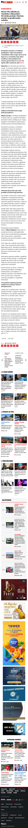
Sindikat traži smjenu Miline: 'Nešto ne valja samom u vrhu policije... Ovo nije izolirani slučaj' (7, 473)
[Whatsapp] (11, 42)
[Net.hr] (3, 800)
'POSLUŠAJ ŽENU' (19, 750)
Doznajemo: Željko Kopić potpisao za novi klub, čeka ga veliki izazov (20, 403)
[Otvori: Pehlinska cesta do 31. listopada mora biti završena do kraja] (7, 417)
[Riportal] (5, 2)
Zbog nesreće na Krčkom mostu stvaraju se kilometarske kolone (20, 554)
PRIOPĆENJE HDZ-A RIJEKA (5, 423)
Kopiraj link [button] (17, 42)
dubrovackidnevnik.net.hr (19, 817)
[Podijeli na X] (5, 42)
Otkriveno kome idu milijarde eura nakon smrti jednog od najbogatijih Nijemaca (7, 489)
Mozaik (17, 791)
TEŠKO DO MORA (5, 772)
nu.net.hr (2, 820)
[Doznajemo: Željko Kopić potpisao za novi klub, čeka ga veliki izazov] (21, 396)
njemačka (4, 338)
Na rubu (3, 793)
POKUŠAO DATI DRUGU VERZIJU (6, 445)
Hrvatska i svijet (5, 456)
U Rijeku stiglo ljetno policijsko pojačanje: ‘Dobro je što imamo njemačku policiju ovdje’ (20, 779)
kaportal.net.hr (4, 817)
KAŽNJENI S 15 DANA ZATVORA (19, 423)
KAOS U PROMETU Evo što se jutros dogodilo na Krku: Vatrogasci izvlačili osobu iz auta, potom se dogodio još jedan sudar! (20, 540)
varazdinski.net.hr (13, 815)
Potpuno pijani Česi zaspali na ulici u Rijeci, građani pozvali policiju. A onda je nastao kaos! (20, 428)
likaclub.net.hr (8, 820)
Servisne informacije (5, 807)
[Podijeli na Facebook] (2, 42)
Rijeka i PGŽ (4, 431)
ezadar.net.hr (10, 817)
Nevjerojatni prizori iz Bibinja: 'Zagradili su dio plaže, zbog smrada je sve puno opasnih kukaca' (7, 404)
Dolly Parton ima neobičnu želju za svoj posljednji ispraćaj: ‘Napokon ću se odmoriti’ (20, 490)
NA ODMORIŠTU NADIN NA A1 (21, 445)
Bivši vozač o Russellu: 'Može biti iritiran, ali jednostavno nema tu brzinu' (20, 473)
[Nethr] (22, 800)
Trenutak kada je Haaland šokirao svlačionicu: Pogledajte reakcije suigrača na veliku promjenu (20, 385)
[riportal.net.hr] (3, 823)
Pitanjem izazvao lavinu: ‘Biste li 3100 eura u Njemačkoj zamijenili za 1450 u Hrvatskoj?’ (20, 755)
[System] (17, 2)
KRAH (6, 357)
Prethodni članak (2, 360)
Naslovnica (4, 789)
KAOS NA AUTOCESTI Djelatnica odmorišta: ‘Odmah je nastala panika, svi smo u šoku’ (20, 450)
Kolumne (9, 793)
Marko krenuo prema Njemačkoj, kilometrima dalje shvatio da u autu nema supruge (7, 756)
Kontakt (2, 809)
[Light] (15, 2)
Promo (15, 793)
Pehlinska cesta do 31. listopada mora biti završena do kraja (6, 427)
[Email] (14, 42)
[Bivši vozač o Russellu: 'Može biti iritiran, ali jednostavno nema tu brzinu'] (21, 466)
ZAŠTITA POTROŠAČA (19, 563)
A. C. (3, 22)
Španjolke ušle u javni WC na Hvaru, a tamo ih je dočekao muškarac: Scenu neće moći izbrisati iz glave (7, 451)
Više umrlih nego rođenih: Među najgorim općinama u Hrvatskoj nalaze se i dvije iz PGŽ (9, 363)
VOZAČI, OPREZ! (18, 551)
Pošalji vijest (20, 807)
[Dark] (20, 2)
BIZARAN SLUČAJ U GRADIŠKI (5, 750)
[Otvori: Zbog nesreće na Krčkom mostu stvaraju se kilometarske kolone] (9, 555)
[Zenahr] (15, 800)
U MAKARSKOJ (18, 355)
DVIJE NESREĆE (18, 534)
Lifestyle (23, 791)
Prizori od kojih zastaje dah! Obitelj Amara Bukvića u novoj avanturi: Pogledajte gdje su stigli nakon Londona (7, 385)
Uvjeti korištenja (13, 807)
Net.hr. (22, 63)
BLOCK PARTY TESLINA (19, 519)
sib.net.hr (20, 815)
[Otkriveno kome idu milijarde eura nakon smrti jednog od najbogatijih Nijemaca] (7, 482)
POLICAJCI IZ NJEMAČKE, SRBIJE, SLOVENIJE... (20, 773)
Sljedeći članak (25, 360)
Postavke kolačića (9, 804)
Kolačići (2, 804)
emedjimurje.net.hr (4, 815)
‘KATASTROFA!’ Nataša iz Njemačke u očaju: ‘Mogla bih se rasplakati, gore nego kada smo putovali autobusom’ (7, 778)
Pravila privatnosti (17, 804)
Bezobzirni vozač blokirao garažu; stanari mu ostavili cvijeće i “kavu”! (19, 360)
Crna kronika (18, 434)
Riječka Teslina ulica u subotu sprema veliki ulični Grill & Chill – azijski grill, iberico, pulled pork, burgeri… (20, 524)
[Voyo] (9, 800)
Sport (2, 791)
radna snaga (10, 338)
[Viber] (8, 42)
